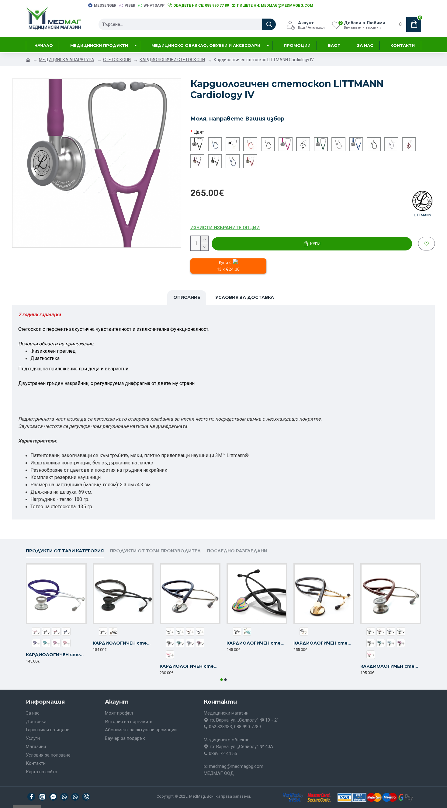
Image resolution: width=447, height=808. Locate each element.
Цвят (198, 132)
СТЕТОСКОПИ (117, 59)
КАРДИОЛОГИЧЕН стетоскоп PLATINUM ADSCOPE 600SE (257, 643)
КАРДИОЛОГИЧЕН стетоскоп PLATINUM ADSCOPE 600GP (323, 643)
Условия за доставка (244, 297)
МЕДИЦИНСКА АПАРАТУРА (66, 59)
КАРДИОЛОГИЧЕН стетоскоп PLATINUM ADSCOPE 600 (190, 666)
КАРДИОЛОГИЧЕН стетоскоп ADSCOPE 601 (390, 666)
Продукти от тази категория (65, 551)
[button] (221, 679)
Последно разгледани (237, 551)
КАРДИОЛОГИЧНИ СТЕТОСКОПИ (172, 59)
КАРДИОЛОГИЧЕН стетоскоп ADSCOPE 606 (56, 654)
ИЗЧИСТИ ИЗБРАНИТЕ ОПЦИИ (225, 227)
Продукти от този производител (155, 551)
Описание (186, 297)
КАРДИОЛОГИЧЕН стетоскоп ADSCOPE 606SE (123, 643)
